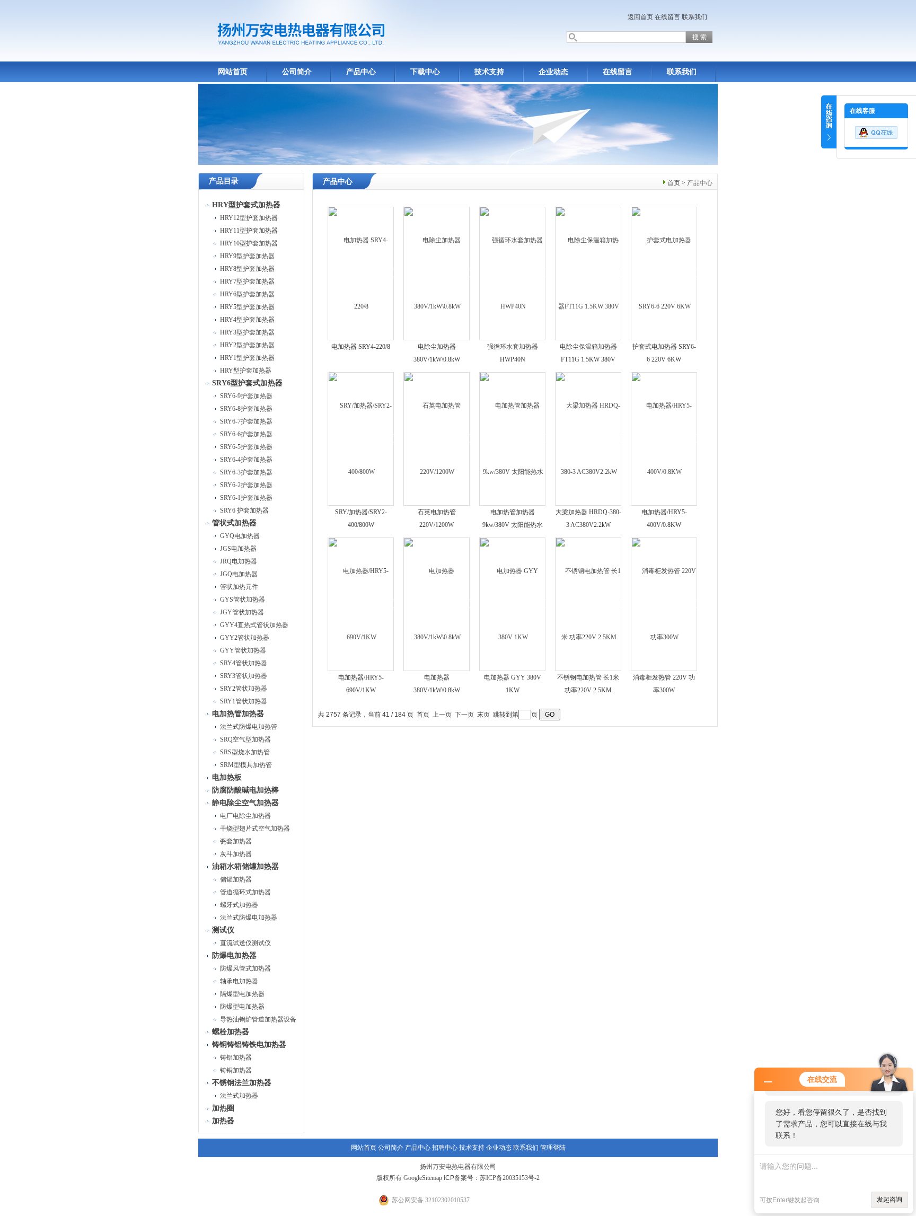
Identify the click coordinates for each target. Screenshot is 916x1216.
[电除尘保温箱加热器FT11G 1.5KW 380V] (589, 273)
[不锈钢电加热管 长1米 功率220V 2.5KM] (589, 604)
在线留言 (667, 17)
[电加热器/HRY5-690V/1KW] (361, 604)
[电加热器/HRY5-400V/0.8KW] (664, 438)
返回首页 (640, 17)
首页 (673, 183)
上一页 (442, 714)
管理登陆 (553, 1147)
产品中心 (361, 72)
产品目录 (224, 181)
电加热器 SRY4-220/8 (360, 346)
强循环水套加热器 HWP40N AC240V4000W (512, 359)
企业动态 (553, 72)
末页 (483, 714)
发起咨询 (889, 1199)
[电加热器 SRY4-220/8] (361, 273)
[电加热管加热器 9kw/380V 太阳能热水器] (513, 438)
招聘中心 (444, 1147)
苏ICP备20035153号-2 (510, 1178)
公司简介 (297, 72)
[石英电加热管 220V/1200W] (437, 438)
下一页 (464, 714)
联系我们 (694, 17)
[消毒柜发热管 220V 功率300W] (664, 604)
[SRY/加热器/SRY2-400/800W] (361, 438)
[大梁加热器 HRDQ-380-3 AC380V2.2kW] (589, 438)
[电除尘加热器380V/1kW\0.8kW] (437, 273)
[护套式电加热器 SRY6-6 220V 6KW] (664, 273)
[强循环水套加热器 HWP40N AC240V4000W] (513, 273)
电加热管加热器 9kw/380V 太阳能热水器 (512, 524)
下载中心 (425, 72)
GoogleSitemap (422, 1178)
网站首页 (233, 72)
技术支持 (489, 72)
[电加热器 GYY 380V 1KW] (513, 604)
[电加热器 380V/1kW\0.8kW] (437, 604)
